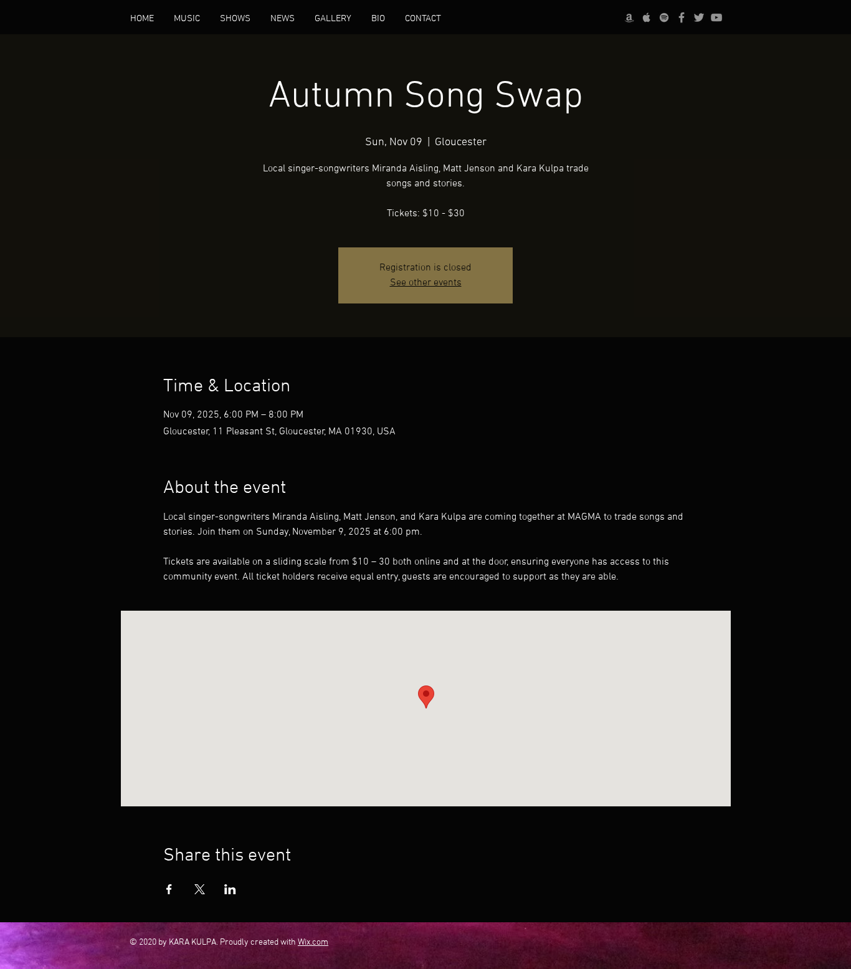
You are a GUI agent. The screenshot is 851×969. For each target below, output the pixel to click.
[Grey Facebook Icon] (681, 17)
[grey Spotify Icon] (664, 17)
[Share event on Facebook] (169, 889)
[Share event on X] (200, 889)
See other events (426, 283)
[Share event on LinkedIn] (230, 889)
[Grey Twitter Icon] (699, 17)
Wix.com (313, 942)
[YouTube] (716, 17)
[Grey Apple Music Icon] (647, 17)
